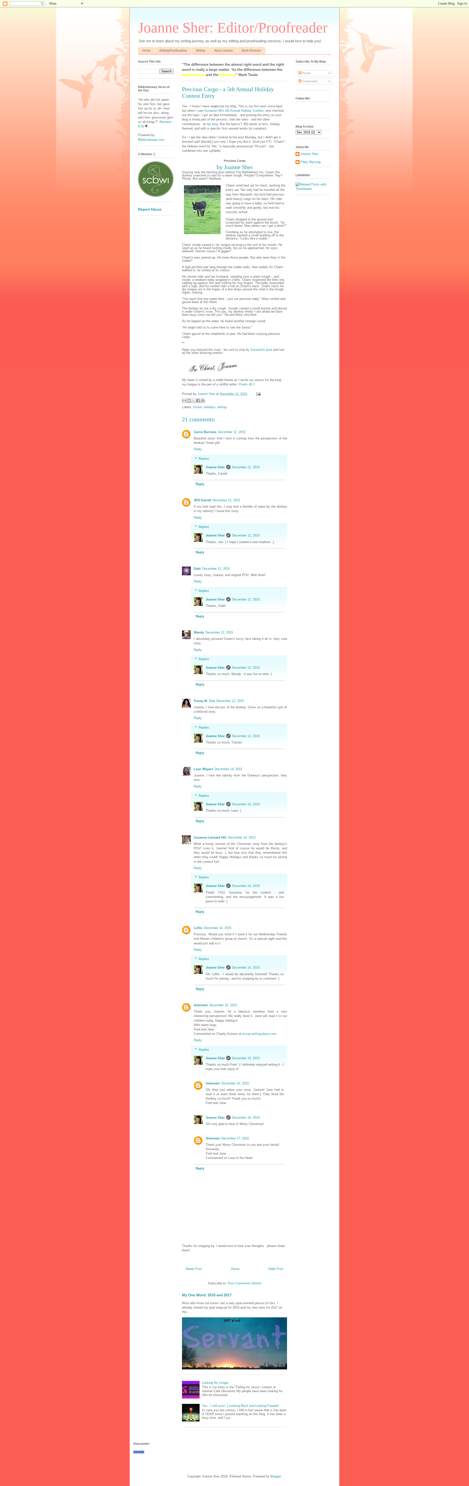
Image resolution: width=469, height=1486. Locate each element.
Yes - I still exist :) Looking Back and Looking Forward (240, 1406)
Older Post (275, 1269)
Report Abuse (149, 209)
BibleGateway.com (151, 140)
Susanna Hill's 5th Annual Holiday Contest (234, 110)
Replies (204, 458)
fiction (197, 407)
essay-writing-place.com (259, 1034)
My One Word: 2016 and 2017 (207, 1295)
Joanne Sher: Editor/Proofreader (233, 28)
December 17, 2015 (235, 1138)
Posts (306, 73)
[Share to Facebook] (198, 400)
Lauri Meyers (203, 769)
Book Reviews (251, 50)
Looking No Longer (215, 1383)
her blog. (213, 124)
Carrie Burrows (205, 432)
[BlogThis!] (188, 400)
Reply (198, 449)
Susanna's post (260, 349)
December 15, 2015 (223, 1005)
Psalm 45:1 (247, 384)
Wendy (199, 632)
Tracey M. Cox (204, 701)
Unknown (201, 1005)
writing (221, 407)
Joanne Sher (215, 467)
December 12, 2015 (231, 432)
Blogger (275, 1476)
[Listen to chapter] (146, 126)
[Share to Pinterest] (202, 400)
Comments (309, 81)
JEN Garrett (202, 500)
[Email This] (184, 400)
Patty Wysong (310, 162)
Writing (200, 50)
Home (146, 50)
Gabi (197, 568)
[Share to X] (193, 400)
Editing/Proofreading (173, 50)
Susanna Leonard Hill (210, 837)
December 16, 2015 (235, 1083)
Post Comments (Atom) (244, 1283)
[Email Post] (258, 394)
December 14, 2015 (228, 769)
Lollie (198, 928)
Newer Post (194, 1269)
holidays (209, 407)
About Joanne (223, 50)
